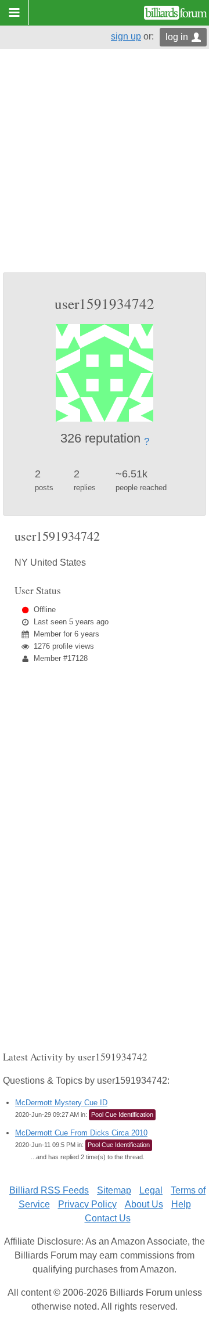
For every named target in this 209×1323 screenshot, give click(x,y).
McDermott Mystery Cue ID (61, 1102)
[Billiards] (175, 13)
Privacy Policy (87, 1204)
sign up (126, 36)
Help (181, 1204)
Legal (151, 1190)
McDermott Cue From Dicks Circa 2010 (81, 1132)
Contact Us (108, 1218)
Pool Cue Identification (122, 1114)
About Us (144, 1204)
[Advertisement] (104, 162)
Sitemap (114, 1190)
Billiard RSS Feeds (49, 1190)
